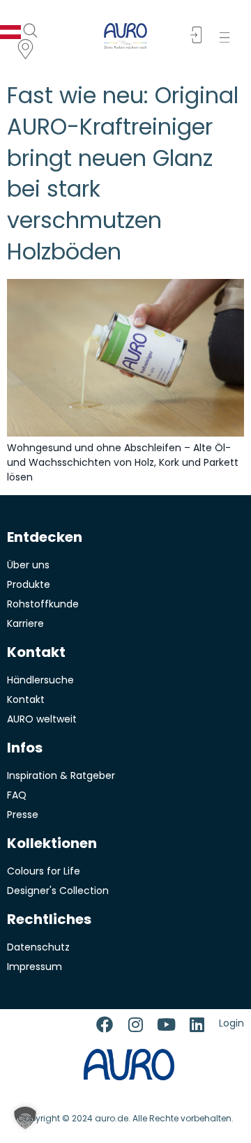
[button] (227, 37)
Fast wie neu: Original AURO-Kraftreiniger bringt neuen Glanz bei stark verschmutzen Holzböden (122, 173)
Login (231, 1023)
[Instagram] (135, 1024)
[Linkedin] (196, 1024)
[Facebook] (104, 1024)
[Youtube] (166, 1024)
